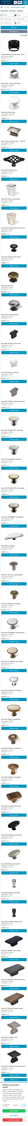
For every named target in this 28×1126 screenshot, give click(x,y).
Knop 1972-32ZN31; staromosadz (10, 719)
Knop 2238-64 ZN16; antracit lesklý (11, 835)
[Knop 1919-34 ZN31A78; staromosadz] (14, 652)
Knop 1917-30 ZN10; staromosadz (11, 603)
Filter (15, 27)
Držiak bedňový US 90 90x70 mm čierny (13, 54)
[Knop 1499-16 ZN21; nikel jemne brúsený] (14, 219)
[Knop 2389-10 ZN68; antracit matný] (14, 912)
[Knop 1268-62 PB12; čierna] (14, 161)
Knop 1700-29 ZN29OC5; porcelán (11, 459)
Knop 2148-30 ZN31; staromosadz (11, 777)
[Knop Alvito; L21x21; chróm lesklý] (14, 74)
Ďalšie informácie (24, 1105)
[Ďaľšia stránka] (25, 1079)
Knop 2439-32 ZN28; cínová (9, 1037)
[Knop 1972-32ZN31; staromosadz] (14, 710)
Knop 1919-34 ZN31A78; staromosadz (12, 661)
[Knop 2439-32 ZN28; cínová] (14, 1028)
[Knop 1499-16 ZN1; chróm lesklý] (14, 190)
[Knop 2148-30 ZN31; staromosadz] (14, 768)
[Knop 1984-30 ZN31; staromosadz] (14, 739)
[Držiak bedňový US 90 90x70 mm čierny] (14, 45)
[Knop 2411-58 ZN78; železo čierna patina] (14, 970)
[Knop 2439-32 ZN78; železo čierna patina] (14, 1057)
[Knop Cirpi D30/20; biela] (14, 103)
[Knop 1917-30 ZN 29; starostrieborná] (14, 565)
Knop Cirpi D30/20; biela (8, 112)
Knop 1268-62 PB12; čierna (9, 170)
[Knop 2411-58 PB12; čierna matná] (14, 941)
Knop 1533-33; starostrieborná (10, 314)
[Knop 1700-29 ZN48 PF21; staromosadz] (14, 479)
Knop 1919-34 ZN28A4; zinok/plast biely (13, 632)
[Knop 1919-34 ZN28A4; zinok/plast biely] (14, 623)
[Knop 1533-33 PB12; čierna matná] (14, 248)
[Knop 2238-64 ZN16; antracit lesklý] (14, 826)
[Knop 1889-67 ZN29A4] (14, 536)
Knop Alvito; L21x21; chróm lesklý (11, 83)
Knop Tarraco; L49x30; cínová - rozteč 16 (13, 141)
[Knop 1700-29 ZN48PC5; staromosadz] (14, 508)
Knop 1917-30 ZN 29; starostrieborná (11, 574)
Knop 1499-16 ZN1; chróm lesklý (10, 199)
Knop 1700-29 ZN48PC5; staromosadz (12, 517)
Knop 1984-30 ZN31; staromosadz (11, 748)
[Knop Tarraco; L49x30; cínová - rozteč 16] (14, 132)
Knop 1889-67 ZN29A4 (8, 546)
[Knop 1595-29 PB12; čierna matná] (14, 334)
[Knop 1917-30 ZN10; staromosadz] (14, 594)
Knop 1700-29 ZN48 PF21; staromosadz (12, 488)
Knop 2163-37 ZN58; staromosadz (11, 806)
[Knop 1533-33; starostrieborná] (14, 305)
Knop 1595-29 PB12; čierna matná (11, 343)
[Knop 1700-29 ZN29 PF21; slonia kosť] (14, 421)
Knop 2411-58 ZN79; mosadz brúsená (12, 1008)
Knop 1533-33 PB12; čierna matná (11, 256)
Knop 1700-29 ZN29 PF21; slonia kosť (12, 430)
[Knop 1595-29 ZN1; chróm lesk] (14, 363)
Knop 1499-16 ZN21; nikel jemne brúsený (13, 228)
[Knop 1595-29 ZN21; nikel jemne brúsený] (14, 392)
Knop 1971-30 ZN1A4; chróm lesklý (11, 690)
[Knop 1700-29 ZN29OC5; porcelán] (14, 450)
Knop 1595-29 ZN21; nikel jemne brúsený (13, 401)
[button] (25, 2)
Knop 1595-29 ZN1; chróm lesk (10, 372)
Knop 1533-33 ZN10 (7, 285)
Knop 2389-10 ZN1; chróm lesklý (10, 892)
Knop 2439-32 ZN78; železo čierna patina (13, 1066)
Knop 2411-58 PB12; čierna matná (11, 950)
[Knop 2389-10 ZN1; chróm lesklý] (14, 883)
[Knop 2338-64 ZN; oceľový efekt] (14, 855)
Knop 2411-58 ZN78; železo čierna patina (13, 979)
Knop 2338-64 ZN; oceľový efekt (10, 864)
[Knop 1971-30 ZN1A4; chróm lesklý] (14, 681)
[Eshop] (2, 7)
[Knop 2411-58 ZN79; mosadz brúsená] (14, 999)
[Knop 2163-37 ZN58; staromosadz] (14, 797)
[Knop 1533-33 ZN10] (14, 276)
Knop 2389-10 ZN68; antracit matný (11, 921)
